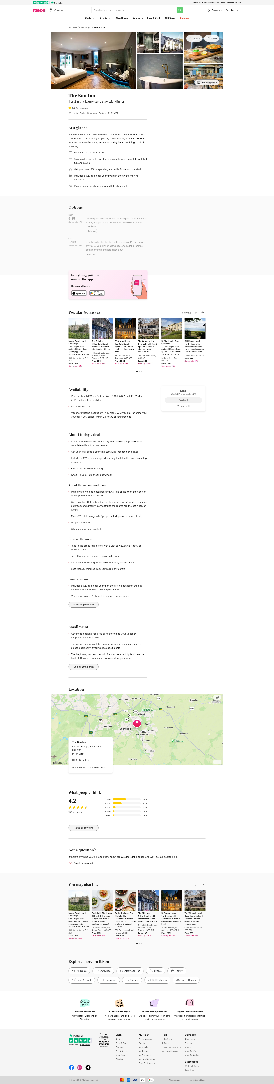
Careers (188, 1043)
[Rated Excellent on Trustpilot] (41, 2)
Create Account (145, 1039)
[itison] (39, 10)
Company (190, 1035)
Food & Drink (154, 18)
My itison (144, 1035)
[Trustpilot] (57, 2)
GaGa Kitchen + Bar (124, 913)
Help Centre (167, 1039)
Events (103, 18)
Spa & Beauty (122, 1051)
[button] (137, 371)
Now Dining (122, 18)
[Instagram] (80, 1069)
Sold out (183, 109)
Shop (119, 1035)
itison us (188, 1047)
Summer (184, 18)
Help (164, 1035)
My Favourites (145, 1055)
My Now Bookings (147, 1059)
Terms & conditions (197, 1080)
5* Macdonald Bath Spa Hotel (170, 342)
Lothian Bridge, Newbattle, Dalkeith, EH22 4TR (95, 113)
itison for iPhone (192, 1051)
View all (186, 312)
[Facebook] (71, 1069)
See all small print (83, 666)
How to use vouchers (171, 1047)
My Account (144, 1051)
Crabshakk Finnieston (102, 913)
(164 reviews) (82, 107)
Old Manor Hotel (192, 341)
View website (79, 767)
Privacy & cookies (176, 1080)
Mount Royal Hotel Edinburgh (77, 342)
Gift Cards (170, 18)
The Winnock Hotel (147, 341)
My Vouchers (144, 1047)
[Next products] (203, 312)
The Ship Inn (97, 341)
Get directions (97, 767)
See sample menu (83, 604)
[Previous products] (196, 312)
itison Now (120, 1055)
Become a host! (234, 2)
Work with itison (192, 1065)
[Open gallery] (137, 60)
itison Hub (189, 1069)
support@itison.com (170, 1051)
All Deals (72, 27)
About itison (190, 1039)
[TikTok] (88, 1069)
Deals (88, 18)
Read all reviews (83, 827)
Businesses (191, 1062)
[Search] (180, 10)
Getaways (137, 18)
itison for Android (192, 1055)
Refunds (165, 1043)
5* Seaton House (122, 341)
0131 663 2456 (80, 760)
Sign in (142, 1043)
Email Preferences (147, 1063)
